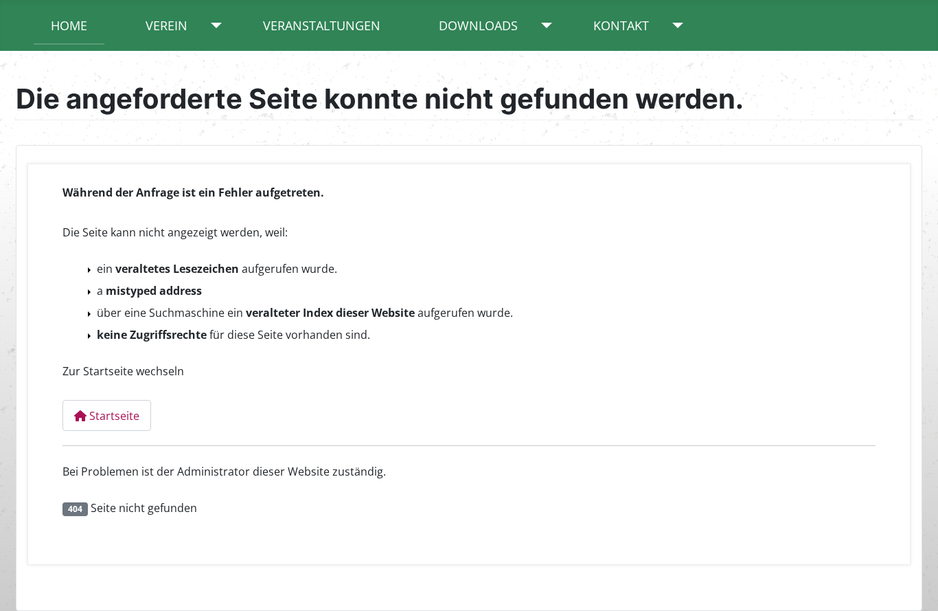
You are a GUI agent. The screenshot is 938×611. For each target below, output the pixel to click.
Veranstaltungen (321, 25)
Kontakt (621, 25)
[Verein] (213, 25)
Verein (166, 25)
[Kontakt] (674, 25)
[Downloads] (543, 25)
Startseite (113, 415)
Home (69, 25)
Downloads (478, 25)
